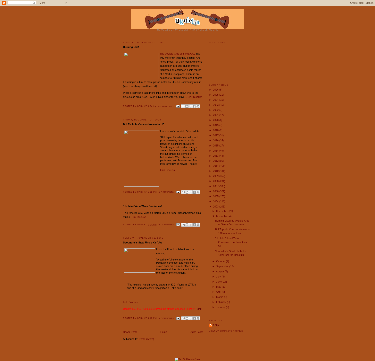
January (221, 307)
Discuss (197, 96)
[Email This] (183, 106)
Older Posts (196, 331)
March (220, 296)
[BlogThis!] (187, 106)
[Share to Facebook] (194, 106)
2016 (216, 140)
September (222, 266)
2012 (216, 160)
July (219, 276)
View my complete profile (226, 331)
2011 (216, 165)
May (219, 286)
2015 (216, 145)
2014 (216, 150)
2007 (216, 186)
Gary (140, 106)
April (219, 291)
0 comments (165, 106)
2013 (216, 155)
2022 (216, 110)
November (222, 216)
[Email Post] (177, 106)
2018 (216, 130)
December (222, 211)
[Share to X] (190, 106)
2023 (216, 104)
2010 (216, 171)
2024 (216, 99)
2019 (216, 125)
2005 (216, 196)
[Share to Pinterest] (198, 106)
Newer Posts (130, 331)
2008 (216, 181)
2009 (216, 176)
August (220, 271)
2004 (216, 201)
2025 (216, 94)
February (221, 302)
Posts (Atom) (146, 339)
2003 (216, 206)
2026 (216, 89)
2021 (216, 115)
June (219, 281)
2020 (216, 120)
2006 (216, 191)
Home (163, 331)
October (221, 261)
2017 (216, 135)
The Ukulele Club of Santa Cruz (178, 53)
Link (190, 96)
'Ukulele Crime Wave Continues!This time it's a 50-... (231, 242)
